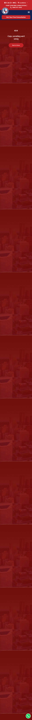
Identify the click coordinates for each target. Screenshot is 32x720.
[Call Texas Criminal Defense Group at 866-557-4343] (28, 716)
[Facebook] (5, 2)
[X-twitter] (7, 2)
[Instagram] (10, 2)
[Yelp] (15, 2)
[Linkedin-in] (8, 2)
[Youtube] (14, 2)
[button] (28, 12)
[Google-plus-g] (12, 2)
